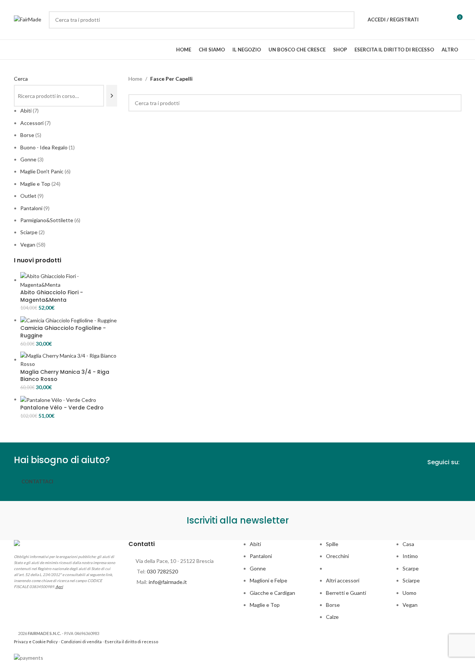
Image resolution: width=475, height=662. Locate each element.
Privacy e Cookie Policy (36, 641)
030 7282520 (162, 571)
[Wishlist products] (429, 19)
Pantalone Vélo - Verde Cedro (62, 407)
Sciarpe (411, 580)
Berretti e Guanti (346, 593)
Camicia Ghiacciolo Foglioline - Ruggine (63, 332)
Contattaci (37, 481)
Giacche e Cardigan (272, 593)
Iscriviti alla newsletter (238, 520)
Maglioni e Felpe (268, 580)
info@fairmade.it (168, 582)
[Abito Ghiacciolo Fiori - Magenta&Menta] (69, 280)
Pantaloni (261, 556)
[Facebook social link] (442, 480)
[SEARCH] (345, 20)
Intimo (410, 556)
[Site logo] (27, 19)
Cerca (21, 78)
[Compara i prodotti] (442, 19)
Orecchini (337, 556)
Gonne (258, 568)
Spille (332, 544)
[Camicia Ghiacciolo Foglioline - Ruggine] (68, 320)
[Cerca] (111, 96)
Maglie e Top (265, 605)
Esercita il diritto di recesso (131, 641)
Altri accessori (342, 580)
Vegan (410, 605)
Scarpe (411, 568)
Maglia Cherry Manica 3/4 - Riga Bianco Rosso (64, 376)
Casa (408, 544)
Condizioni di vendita (81, 641)
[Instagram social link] (455, 480)
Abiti (255, 544)
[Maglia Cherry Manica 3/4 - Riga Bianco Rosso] (69, 359)
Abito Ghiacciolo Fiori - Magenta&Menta (51, 296)
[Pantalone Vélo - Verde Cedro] (58, 399)
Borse (333, 605)
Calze (332, 617)
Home (135, 78)
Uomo (409, 593)
